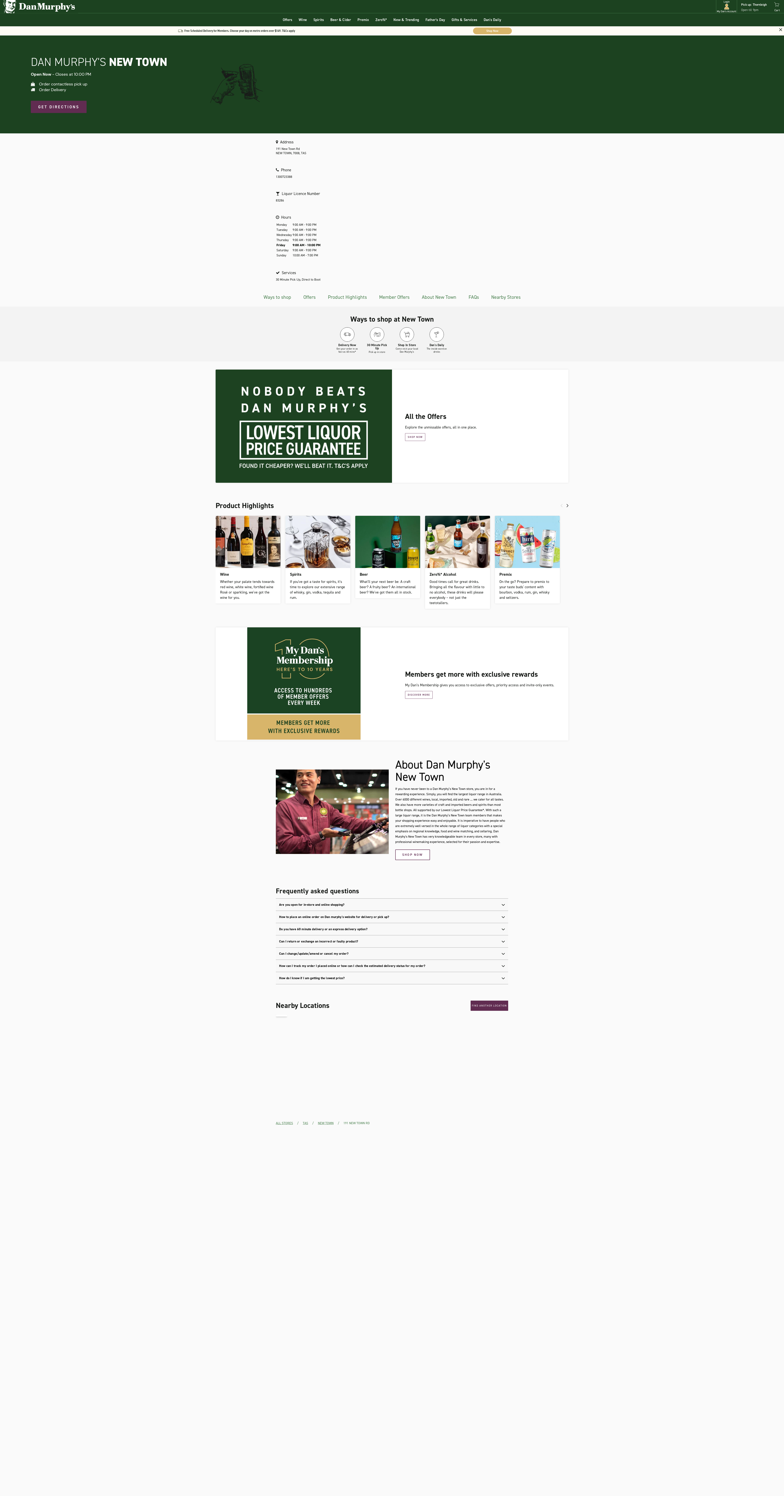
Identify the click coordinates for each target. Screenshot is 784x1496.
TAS (305, 1123)
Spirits (318, 19)
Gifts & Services (464, 19)
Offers (287, 19)
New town (326, 1123)
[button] (726, 6)
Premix (363, 19)
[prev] (561, 505)
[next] (567, 505)
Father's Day (435, 19)
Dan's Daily (492, 19)
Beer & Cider (340, 19)
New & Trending (406, 19)
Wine (303, 19)
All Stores (284, 1123)
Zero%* (381, 19)
